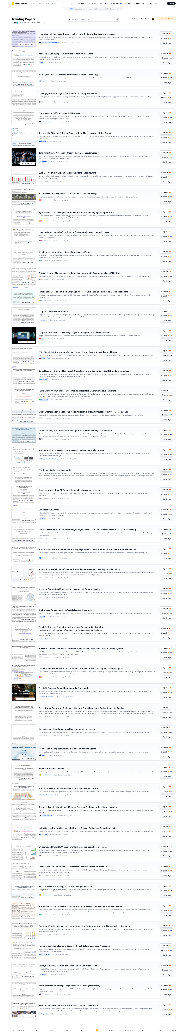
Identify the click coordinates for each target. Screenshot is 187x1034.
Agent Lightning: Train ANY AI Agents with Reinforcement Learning (70, 490)
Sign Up (171, 3)
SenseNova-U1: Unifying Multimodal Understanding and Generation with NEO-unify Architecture (84, 371)
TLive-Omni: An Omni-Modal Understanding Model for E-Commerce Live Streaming (77, 390)
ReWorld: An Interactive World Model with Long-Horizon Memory (69, 1005)
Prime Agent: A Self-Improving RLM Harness (59, 113)
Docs (129, 3)
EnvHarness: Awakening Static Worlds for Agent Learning (65, 610)
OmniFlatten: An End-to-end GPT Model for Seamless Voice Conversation (73, 866)
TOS (37, 1030)
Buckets (117, 3)
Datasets (94, 3)
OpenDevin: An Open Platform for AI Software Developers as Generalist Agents (75, 232)
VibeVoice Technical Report (51, 768)
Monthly (147, 19)
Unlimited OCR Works (49, 509)
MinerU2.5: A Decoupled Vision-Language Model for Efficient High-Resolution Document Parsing (83, 291)
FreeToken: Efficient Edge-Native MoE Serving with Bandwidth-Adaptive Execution (77, 33)
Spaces (105, 3)
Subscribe (113, 9)
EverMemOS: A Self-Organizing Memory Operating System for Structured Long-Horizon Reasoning (84, 926)
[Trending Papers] (153, 19)
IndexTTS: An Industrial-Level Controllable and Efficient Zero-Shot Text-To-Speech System (81, 648)
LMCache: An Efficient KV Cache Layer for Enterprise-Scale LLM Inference (73, 846)
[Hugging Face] (97, 1030)
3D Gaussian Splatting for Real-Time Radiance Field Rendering (68, 193)
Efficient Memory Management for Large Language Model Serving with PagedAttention (79, 273)
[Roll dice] (117, 19)
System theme (19, 1030)
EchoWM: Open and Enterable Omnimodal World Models (64, 688)
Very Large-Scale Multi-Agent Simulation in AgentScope (64, 252)
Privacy (52, 1030)
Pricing (149, 3)
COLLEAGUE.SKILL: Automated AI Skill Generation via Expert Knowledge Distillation (78, 352)
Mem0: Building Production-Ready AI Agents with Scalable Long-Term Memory (75, 430)
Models (83, 3)
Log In (163, 3)
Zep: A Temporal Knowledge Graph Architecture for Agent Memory (69, 985)
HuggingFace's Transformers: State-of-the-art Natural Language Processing (74, 945)
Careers (82, 1030)
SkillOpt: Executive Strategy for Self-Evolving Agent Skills (65, 886)
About (67, 1030)
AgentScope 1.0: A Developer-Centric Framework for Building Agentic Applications (77, 212)
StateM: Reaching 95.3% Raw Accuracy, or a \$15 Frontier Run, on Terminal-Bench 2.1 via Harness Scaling (87, 529)
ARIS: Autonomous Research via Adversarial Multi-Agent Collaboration (71, 450)
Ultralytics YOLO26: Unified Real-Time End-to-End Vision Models (68, 965)
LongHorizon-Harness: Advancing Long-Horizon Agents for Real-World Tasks (74, 332)
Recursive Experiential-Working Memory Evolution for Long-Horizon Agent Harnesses (78, 807)
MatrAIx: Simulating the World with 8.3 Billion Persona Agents (67, 748)
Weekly (140, 19)
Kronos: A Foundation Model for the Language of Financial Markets (70, 589)
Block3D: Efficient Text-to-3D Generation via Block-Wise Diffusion (69, 788)
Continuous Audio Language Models (55, 470)
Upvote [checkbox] (167, 33)
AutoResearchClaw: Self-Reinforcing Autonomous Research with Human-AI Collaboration (80, 906)
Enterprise (140, 3)
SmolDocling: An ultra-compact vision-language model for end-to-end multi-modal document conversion (88, 549)
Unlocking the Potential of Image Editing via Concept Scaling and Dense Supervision (78, 828)
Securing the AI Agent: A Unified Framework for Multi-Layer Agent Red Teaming (76, 133)
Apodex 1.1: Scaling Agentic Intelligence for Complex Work (66, 53)
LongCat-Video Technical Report (54, 311)
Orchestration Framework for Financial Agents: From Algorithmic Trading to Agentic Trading (81, 708)
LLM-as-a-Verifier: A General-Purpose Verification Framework (67, 172)
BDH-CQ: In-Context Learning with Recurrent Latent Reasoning (68, 74)
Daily (133, 19)
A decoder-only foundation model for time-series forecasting (67, 729)
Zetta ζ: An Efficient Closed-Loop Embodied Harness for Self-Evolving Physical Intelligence (81, 668)
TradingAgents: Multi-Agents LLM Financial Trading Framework (68, 93)
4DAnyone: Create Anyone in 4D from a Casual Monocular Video (68, 152)
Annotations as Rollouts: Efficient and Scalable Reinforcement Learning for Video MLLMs (80, 569)
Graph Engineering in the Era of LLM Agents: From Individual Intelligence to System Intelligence (83, 411)
